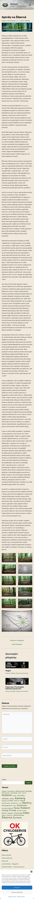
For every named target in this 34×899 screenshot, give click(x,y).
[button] (31, 871)
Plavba (17, 808)
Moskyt (14, 4)
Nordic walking (7, 858)
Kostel (10, 800)
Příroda (12, 810)
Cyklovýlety (14, 793)
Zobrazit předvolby (17, 892)
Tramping (18, 813)
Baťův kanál (20, 791)
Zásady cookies (12, 896)
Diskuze (7, 673)
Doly (19, 793)
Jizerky (11, 799)
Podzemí (25, 808)
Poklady (5, 810)
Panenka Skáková (7, 808)
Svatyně (10, 813)
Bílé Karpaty (5, 793)
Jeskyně (5, 799)
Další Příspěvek (17, 644)
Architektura (11, 791)
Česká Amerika (18, 815)
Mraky (14, 805)
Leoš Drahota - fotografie (10, 864)
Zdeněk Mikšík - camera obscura (13, 867)
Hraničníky (21, 795)
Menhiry (26, 802)
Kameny (20, 798)
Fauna (24, 793)
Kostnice (16, 800)
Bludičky (29, 791)
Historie (7, 795)
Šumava (17, 817)
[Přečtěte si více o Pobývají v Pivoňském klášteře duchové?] (17, 681)
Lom (20, 803)
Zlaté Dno (9, 815)
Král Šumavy (6, 803)
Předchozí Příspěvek (17, 640)
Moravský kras (7, 805)
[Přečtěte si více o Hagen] (17, 665)
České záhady (6, 855)
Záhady (27, 21)
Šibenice (7, 817)
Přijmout (17, 887)
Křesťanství (14, 803)
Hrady (14, 795)
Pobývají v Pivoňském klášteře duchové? (14, 688)
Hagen (8, 671)
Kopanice (5, 800)
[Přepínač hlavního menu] (30, 5)
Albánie (4, 791)
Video (25, 813)
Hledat (4, 779)
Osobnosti (22, 805)
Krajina (22, 800)
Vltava (4, 815)
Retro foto (5, 861)
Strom (4, 813)
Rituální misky (21, 810)
